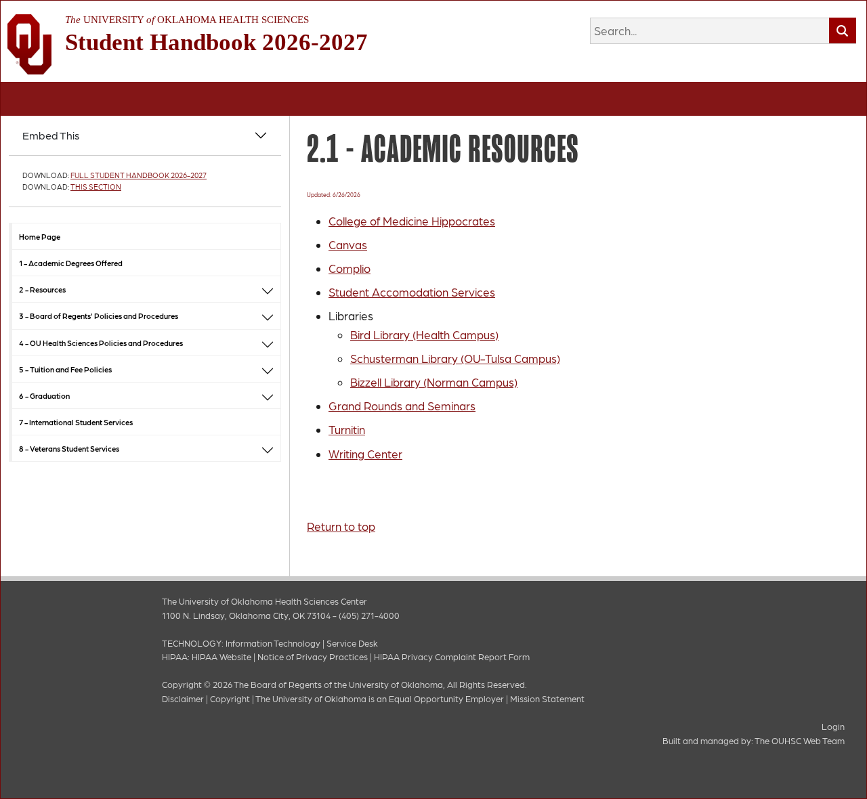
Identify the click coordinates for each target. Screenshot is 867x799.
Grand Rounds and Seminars (402, 405)
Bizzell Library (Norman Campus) (433, 382)
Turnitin (347, 429)
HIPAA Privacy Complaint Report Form (452, 656)
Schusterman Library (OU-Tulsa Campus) (455, 358)
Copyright (230, 698)
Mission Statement (547, 698)
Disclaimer (183, 698)
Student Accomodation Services (412, 292)
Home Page (39, 236)
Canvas (348, 244)
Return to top (341, 526)
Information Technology (273, 643)
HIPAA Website (221, 656)
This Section (95, 186)
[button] (267, 289)
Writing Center (365, 453)
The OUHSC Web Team (800, 740)
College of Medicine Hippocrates (412, 221)
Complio (350, 268)
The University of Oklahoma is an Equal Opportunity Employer (379, 698)
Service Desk (352, 643)
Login (833, 726)
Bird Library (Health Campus (422, 334)
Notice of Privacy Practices (312, 656)
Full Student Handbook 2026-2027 (138, 175)
